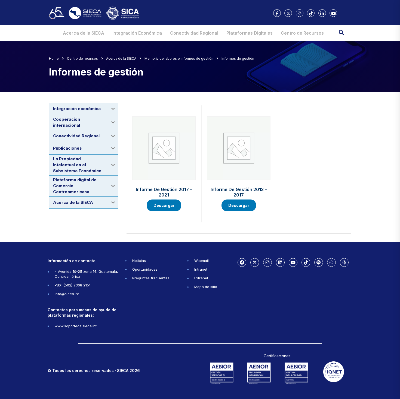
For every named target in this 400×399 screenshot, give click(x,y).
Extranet (201, 278)
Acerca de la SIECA (83, 33)
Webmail (201, 260)
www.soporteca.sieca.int (76, 326)
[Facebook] (242, 262)
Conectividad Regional (194, 33)
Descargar (163, 205)
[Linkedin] (280, 262)
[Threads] (344, 262)
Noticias (139, 260)
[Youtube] (293, 262)
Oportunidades (145, 269)
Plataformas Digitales (249, 33)
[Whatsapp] (331, 262)
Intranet (200, 269)
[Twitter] (254, 262)
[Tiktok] (305, 262)
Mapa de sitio (205, 287)
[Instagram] (267, 262)
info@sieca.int (67, 294)
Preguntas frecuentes (151, 278)
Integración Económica (137, 33)
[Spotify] (318, 262)
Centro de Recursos (302, 33)
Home (54, 58)
